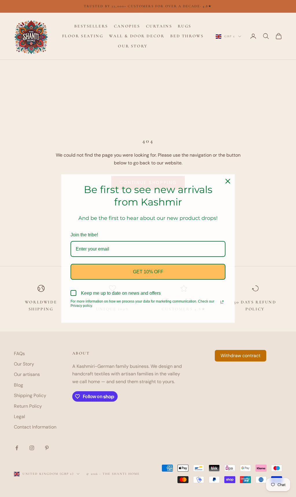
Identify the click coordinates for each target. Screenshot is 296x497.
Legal (19, 416)
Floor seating (82, 36)
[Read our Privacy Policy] (222, 301)
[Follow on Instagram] (32, 448)
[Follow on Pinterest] (47, 448)
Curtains (159, 26)
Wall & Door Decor (136, 36)
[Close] (228, 181)
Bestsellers (91, 26)
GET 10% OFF (148, 271)
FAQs (19, 354)
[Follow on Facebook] (17, 448)
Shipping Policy (30, 395)
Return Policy (28, 406)
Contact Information (35, 427)
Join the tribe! (84, 234)
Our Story (132, 46)
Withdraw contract (240, 356)
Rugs (184, 26)
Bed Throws (187, 36)
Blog (18, 385)
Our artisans (27, 374)
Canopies (127, 26)
